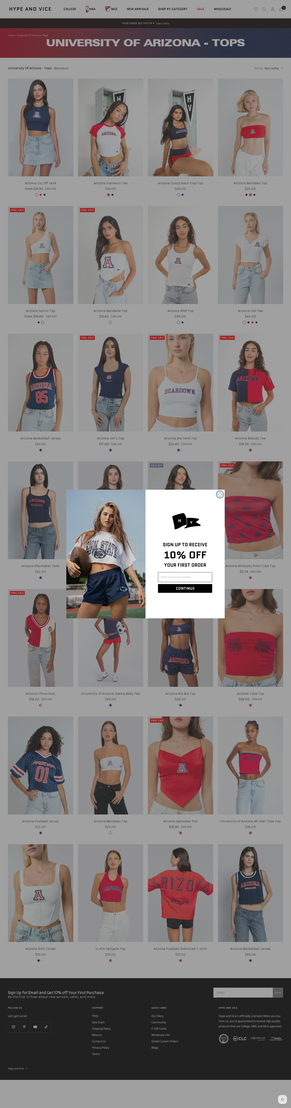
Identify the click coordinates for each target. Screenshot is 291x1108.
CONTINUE (185, 588)
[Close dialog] (220, 494)
